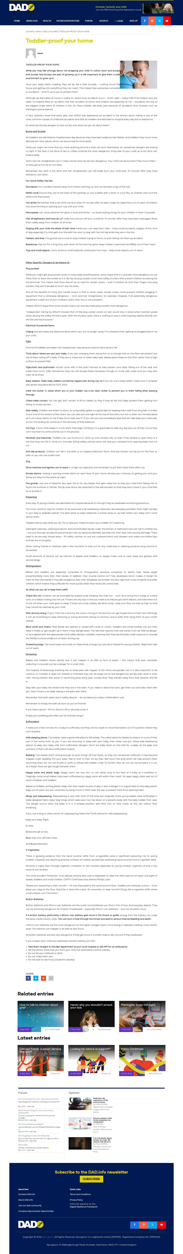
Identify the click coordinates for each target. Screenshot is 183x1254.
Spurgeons (48, 1237)
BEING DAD (32, 21)
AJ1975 (23, 1150)
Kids (45, 32)
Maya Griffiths (101, 1104)
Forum (22, 1092)
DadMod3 (24, 1131)
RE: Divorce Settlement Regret (30, 1124)
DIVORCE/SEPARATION (68, 21)
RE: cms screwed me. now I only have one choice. (38, 1099)
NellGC (23, 1106)
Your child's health (52, 1029)
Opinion (74, 1092)
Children (53, 32)
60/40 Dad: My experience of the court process (100, 1100)
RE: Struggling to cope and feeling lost (34, 1136)
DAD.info (30, 32)
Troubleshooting (104, 1029)
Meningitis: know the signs (138, 1004)
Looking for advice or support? (90, 1049)
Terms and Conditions (80, 1194)
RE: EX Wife (23, 1145)
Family (39, 32)
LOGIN (120, 21)
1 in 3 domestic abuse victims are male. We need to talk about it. (102, 1140)
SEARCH (103, 21)
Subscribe (91, 1179)
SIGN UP (133, 21)
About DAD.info (155, 1074)
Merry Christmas (132, 1049)
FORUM (88, 21)
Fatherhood (55, 1074)
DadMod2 (24, 1120)
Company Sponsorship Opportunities (36, 1211)
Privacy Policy (76, 1200)
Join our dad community (29, 1206)
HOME (17, 21)
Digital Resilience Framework (83, 1207)
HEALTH (47, 21)
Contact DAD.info (26, 1194)
